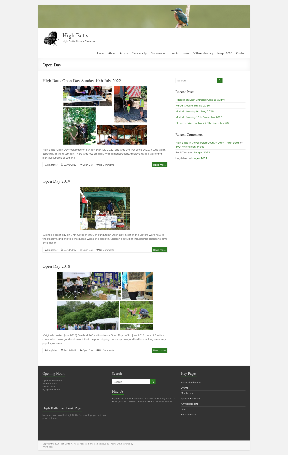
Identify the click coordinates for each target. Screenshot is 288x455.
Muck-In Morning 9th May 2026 (195, 111)
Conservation (158, 53)
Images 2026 (224, 53)
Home (100, 53)
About (112, 53)
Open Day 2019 (56, 181)
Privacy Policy (188, 414)
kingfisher (52, 164)
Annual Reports (189, 403)
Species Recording (191, 398)
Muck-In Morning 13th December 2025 (199, 117)
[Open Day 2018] (105, 273)
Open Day (87, 164)
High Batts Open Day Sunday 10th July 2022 (81, 80)
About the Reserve (191, 382)
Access (124, 53)
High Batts (75, 35)
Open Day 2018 (56, 266)
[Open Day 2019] (105, 188)
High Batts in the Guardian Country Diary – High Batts (208, 142)
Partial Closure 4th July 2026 (193, 105)
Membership (139, 53)
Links (183, 409)
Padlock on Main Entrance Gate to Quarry (200, 99)
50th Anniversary (203, 53)
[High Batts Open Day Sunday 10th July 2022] (105, 87)
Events (174, 53)
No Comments (106, 164)
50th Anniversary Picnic (190, 146)
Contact (241, 53)
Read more (159, 164)
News (185, 53)
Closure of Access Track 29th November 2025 (203, 123)
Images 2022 (202, 152)
